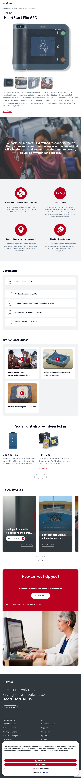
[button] (43, 558)
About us (44, 720)
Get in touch (39, 596)
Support (44, 728)
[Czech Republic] (7, 3)
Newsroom (45, 732)
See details (43, 469)
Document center (48, 724)
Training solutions (10, 732)
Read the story (27, 545)
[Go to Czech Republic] (8, 682)
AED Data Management (12, 736)
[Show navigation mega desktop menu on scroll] (75, 3)
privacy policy (60, 746)
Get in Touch (7, 111)
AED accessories (9, 728)
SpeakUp (45, 736)
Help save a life (9, 720)
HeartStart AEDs (9, 724)
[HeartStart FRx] (40, 48)
